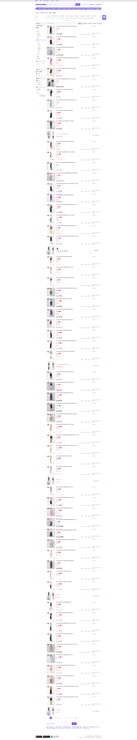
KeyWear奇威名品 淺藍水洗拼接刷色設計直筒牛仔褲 (66, 99)
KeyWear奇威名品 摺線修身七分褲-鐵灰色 (64, 581)
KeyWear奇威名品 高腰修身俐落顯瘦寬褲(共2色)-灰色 (66, 519)
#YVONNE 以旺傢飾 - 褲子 (77, 726)
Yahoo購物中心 (41, 4)
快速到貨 (59, 8)
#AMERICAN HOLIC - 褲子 (94, 726)
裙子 (37, 54)
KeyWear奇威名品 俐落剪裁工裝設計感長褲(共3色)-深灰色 (67, 183)
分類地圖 (100, 737)
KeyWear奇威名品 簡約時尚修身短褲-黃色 (64, 256)
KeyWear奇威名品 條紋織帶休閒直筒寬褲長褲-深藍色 (66, 340)
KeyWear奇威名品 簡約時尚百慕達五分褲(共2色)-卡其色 (66, 644)
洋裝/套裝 (38, 58)
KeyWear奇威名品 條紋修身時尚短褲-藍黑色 (64, 319)
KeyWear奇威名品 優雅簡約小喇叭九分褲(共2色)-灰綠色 (66, 445)
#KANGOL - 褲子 (86, 728)
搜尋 (74, 723)
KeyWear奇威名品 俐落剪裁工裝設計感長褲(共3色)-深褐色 (67, 686)
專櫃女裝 (37, 27)
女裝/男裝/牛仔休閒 (39, 25)
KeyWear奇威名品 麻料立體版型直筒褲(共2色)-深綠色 (66, 288)
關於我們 (84, 737)
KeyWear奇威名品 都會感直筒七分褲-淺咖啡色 (65, 141)
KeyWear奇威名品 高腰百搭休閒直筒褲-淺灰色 (65, 277)
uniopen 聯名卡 (92, 8)
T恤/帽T (38, 31)
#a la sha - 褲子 (85, 726)
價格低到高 (85, 23)
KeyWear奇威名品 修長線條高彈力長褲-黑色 (64, 633)
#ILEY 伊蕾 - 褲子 (59, 726)
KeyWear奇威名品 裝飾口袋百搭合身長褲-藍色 (65, 195)
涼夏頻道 (69, 8)
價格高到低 (90, 23)
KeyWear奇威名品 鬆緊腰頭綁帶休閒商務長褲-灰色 (66, 162)
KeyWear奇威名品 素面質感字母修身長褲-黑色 (65, 371)
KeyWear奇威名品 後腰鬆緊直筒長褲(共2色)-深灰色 (66, 623)
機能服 (38, 56)
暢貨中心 (54, 8)
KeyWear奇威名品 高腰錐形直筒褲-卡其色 (64, 456)
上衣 (37, 29)
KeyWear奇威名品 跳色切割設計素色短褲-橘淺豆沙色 (66, 539)
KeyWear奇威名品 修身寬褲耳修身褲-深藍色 (64, 309)
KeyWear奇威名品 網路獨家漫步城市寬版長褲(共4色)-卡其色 (67, 434)
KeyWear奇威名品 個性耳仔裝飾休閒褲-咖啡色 (65, 675)
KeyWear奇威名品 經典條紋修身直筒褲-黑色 (64, 89)
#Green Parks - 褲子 (69, 728)
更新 (100, 736)
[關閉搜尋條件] (51, 4)
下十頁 (76, 717)
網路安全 (92, 737)
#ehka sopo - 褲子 (61, 728)
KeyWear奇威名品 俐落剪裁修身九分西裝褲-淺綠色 (66, 550)
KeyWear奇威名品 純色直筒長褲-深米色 (63, 571)
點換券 (44, 8)
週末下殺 (79, 8)
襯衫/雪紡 (38, 33)
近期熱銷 (94, 23)
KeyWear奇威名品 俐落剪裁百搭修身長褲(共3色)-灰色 (66, 204)
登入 (85, 4)
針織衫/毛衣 (39, 35)
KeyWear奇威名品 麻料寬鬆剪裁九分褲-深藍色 (65, 497)
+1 (64, 86)
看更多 (83, 8)
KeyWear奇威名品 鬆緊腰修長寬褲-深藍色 (64, 330)
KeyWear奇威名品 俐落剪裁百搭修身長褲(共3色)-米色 (66, 225)
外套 (37, 37)
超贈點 (98, 8)
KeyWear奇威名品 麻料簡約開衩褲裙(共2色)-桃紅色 (66, 665)
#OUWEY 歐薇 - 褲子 (67, 726)
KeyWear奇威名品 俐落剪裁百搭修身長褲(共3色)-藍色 (66, 36)
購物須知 (88, 737)
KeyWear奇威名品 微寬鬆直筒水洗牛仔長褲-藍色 (65, 215)
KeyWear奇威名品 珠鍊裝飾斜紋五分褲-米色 (64, 267)
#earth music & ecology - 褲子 (52, 728)
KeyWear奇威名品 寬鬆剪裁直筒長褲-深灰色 (64, 392)
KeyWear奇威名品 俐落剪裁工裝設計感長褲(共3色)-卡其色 (67, 696)
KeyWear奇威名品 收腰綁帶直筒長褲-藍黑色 (64, 110)
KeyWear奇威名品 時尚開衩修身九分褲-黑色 (64, 612)
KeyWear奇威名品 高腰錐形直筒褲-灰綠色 (64, 466)
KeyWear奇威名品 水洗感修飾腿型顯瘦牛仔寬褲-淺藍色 (66, 173)
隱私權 (96, 737)
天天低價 (64, 8)
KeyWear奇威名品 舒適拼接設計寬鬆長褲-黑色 (65, 560)
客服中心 (80, 737)
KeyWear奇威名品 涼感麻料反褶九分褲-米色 (64, 654)
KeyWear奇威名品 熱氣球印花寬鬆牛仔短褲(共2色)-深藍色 (67, 236)
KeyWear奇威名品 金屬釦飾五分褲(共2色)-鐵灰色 (65, 151)
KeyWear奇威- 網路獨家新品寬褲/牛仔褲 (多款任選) (66, 78)
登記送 (49, 8)
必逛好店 (74, 8)
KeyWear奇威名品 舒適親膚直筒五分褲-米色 (64, 487)
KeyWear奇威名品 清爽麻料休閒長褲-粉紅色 (64, 508)
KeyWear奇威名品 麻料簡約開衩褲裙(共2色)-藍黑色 (66, 68)
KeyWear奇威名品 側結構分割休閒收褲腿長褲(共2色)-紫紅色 (67, 57)
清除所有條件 (42, 95)
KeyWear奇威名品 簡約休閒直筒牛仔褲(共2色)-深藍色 (66, 26)
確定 (43, 66)
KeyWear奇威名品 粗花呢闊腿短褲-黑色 (63, 602)
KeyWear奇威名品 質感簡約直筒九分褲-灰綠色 (65, 424)
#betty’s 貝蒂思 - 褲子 (50, 726)
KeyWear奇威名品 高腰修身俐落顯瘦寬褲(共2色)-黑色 (66, 530)
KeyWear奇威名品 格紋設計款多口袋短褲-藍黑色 (65, 351)
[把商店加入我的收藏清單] (89, 253)
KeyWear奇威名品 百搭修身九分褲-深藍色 (64, 298)
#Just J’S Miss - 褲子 (78, 728)
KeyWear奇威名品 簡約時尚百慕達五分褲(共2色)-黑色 (66, 403)
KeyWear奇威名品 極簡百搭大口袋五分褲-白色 (65, 382)
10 (71, 717)
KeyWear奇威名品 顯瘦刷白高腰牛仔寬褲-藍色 (65, 47)
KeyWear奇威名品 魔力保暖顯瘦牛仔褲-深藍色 (65, 121)
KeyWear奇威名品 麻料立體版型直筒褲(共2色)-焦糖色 (66, 413)
